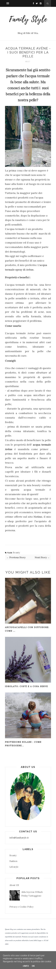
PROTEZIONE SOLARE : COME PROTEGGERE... (23, 744)
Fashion (13, 861)
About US (14, 885)
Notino (38, 516)
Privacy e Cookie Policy (21, 906)
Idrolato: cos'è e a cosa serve (26, 686)
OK (33, 966)
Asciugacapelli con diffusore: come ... (27, 629)
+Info (26, 966)
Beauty (16, 552)
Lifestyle (14, 866)
